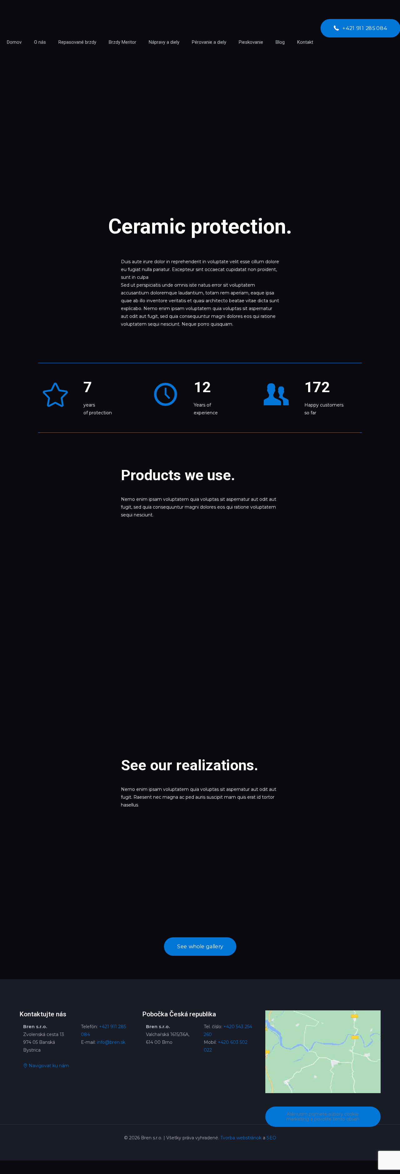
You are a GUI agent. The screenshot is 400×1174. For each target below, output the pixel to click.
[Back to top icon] (370, 1161)
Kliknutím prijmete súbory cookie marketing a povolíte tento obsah (322, 1116)
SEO (271, 1138)
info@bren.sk (111, 1042)
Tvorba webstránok (241, 1138)
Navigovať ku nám (48, 1065)
